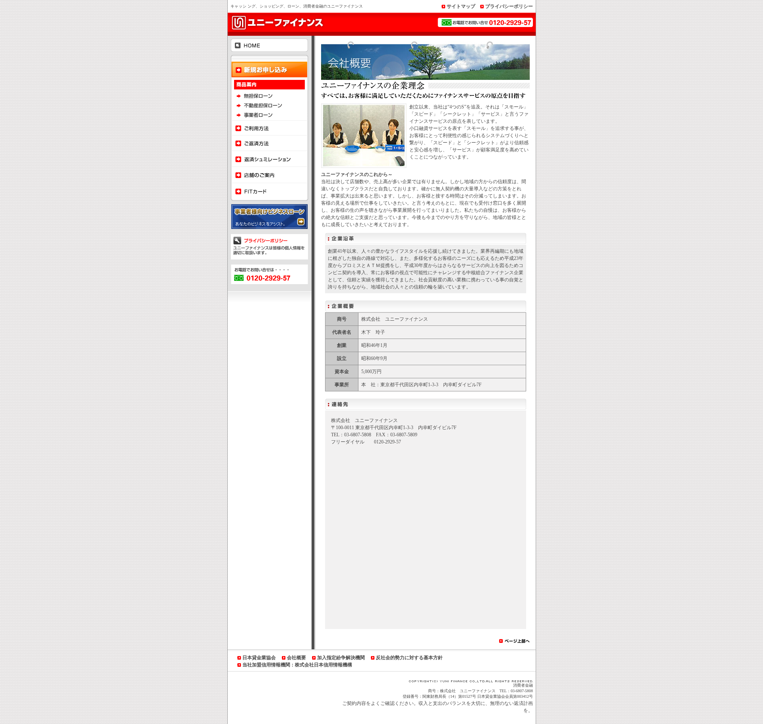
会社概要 (296, 657)
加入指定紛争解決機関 (341, 657)
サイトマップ (461, 6)
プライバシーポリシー (509, 6)
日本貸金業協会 (259, 657)
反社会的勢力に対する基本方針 (409, 657)
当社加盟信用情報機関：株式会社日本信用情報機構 (297, 665)
